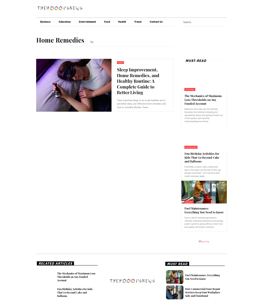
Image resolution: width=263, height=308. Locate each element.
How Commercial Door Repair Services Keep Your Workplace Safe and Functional (202, 292)
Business (189, 202)
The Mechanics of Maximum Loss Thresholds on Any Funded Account (203, 99)
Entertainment (191, 147)
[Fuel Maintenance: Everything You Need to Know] (204, 192)
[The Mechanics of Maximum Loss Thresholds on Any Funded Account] (204, 79)
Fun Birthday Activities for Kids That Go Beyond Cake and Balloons (202, 157)
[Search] (226, 22)
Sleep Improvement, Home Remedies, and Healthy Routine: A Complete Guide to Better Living (138, 81)
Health (120, 63)
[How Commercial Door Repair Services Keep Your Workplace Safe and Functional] (174, 292)
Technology (189, 89)
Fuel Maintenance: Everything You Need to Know (204, 210)
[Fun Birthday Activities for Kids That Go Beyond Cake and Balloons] (204, 137)
